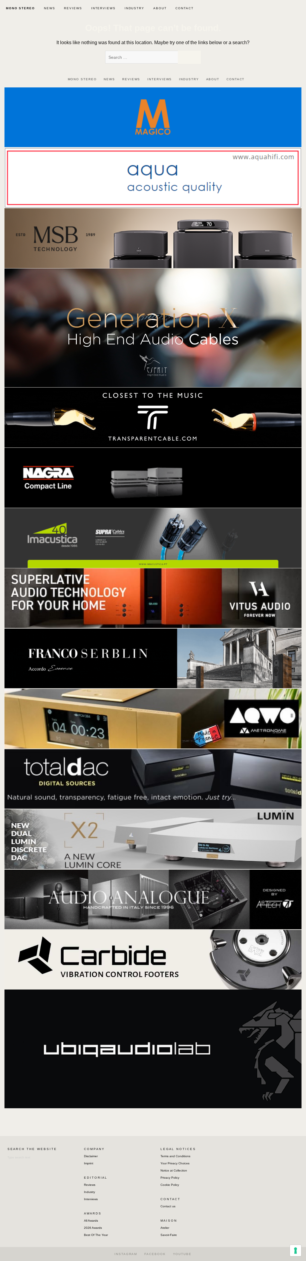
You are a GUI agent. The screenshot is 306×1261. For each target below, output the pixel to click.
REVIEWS (73, 8)
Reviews (89, 1184)
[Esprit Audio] (153, 327)
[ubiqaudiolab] (153, 1048)
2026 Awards (93, 1227)
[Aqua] (153, 177)
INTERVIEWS (103, 8)
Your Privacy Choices (174, 1163)
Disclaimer (91, 1156)
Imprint (88, 1163)
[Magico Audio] (153, 116)
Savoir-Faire (168, 1235)
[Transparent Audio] (153, 417)
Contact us (167, 1206)
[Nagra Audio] (153, 477)
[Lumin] (153, 838)
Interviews (91, 1199)
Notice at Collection (173, 1170)
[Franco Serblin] (153, 657)
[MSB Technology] (153, 237)
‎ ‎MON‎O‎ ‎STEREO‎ (19, 8)
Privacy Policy (169, 1177)
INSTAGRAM (125, 1254)
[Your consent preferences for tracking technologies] (295, 1250)
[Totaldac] (153, 778)
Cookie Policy (169, 1184)
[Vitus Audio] (153, 598)
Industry (89, 1192)
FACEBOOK (155, 1254)
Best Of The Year (96, 1235)
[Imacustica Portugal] (153, 537)
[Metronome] (153, 718)
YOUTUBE (182, 1254)
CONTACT (184, 8)
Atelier (164, 1227)
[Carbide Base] (153, 899)
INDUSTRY (134, 8)
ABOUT (160, 8)
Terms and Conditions (175, 1156)
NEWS (49, 8)
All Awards (91, 1220)
